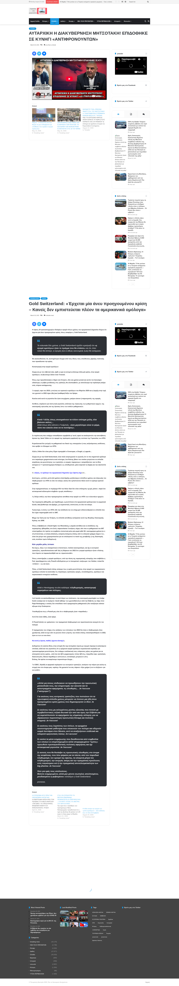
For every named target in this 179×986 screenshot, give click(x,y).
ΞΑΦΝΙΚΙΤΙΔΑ (96, 930)
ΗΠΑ (93, 923)
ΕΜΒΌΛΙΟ (103, 916)
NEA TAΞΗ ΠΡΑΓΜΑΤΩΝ (85, 21)
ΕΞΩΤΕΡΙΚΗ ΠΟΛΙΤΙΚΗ (98, 919)
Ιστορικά (117, 21)
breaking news (35, 942)
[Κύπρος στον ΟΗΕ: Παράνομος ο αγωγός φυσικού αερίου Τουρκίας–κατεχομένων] (64, 924)
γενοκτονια (104, 937)
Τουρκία (108, 933)
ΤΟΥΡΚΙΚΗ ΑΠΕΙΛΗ (97, 933)
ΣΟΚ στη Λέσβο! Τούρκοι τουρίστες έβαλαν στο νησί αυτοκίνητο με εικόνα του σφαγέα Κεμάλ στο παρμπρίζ (137, 126)
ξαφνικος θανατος (97, 940)
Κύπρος (45, 21)
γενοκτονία (95, 937)
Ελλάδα (54, 21)
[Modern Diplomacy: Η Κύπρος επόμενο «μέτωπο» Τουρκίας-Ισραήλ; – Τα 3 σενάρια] (120, 255)
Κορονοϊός (101, 923)
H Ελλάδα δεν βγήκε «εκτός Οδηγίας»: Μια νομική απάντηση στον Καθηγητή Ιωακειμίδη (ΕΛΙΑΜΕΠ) (90, 2)
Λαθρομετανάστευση (105, 926)
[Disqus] (69, 171)
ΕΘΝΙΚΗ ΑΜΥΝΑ (111, 912)
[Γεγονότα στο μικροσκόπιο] (38, 11)
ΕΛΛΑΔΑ (94, 916)
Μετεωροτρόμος (35, 970)
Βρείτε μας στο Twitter (125, 101)
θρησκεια (33, 958)
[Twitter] (39, 53)
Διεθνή (62, 21)
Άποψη (71, 21)
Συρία (104, 930)
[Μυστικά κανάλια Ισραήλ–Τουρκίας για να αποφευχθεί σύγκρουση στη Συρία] (83, 924)
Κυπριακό (109, 923)
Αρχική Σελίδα (34, 21)
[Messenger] (44, 53)
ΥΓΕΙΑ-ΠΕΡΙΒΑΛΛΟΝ (103, 21)
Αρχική (147, 982)
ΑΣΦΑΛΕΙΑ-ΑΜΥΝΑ (97, 912)
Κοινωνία (127, 21)
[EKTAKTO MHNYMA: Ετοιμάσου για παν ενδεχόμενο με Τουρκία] (74, 918)
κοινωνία (33, 964)
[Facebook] (34, 53)
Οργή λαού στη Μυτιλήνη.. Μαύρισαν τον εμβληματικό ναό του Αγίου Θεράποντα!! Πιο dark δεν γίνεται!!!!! (137, 178)
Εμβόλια (110, 919)
